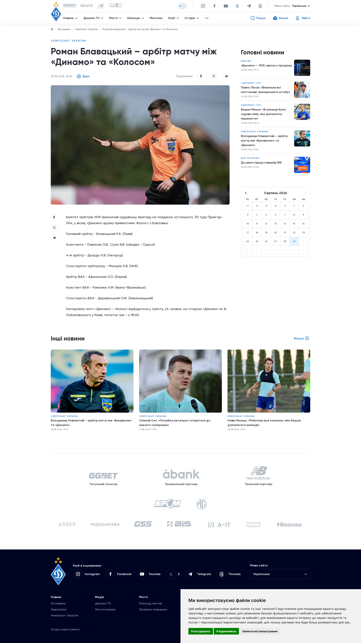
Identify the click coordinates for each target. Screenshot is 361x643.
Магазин (156, 18)
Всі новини (64, 29)
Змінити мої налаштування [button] (260, 631)
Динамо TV (103, 603)
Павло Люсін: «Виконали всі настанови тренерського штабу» (265, 90)
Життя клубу (250, 158)
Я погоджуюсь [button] (200, 631)
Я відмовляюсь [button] (226, 631)
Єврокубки (58, 609)
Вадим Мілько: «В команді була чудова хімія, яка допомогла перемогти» (263, 114)
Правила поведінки (153, 609)
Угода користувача (65, 629)
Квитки (246, 61)
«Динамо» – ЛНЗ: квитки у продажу (266, 65)
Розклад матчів (150, 603)
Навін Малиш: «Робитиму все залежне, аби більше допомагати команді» (264, 423)
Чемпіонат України (86, 29)
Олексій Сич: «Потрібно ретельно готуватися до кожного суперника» (174, 423)
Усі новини (58, 603)
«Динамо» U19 (251, 83)
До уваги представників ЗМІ (261, 162)
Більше (299, 338)
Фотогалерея (105, 609)
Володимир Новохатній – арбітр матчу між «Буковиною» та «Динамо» (264, 140)
